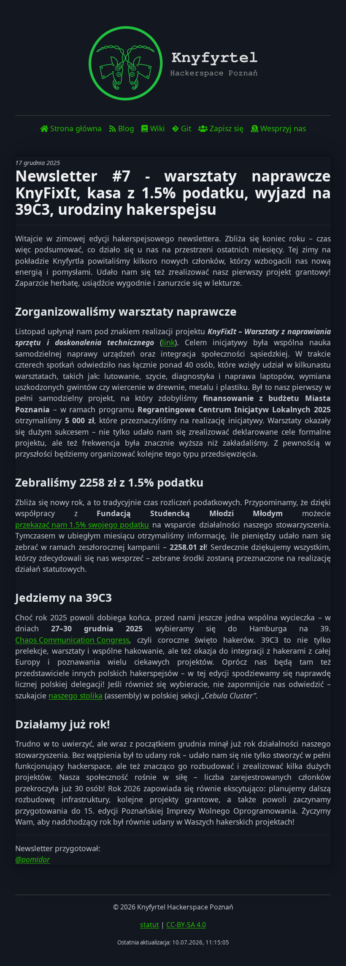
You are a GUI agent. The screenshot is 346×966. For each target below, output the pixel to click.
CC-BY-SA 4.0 (186, 924)
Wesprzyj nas (283, 128)
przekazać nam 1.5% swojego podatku (82, 525)
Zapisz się (226, 128)
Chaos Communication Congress (72, 640)
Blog (126, 128)
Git (186, 128)
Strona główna (76, 128)
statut (149, 924)
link (168, 342)
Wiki (157, 128)
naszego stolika (76, 695)
